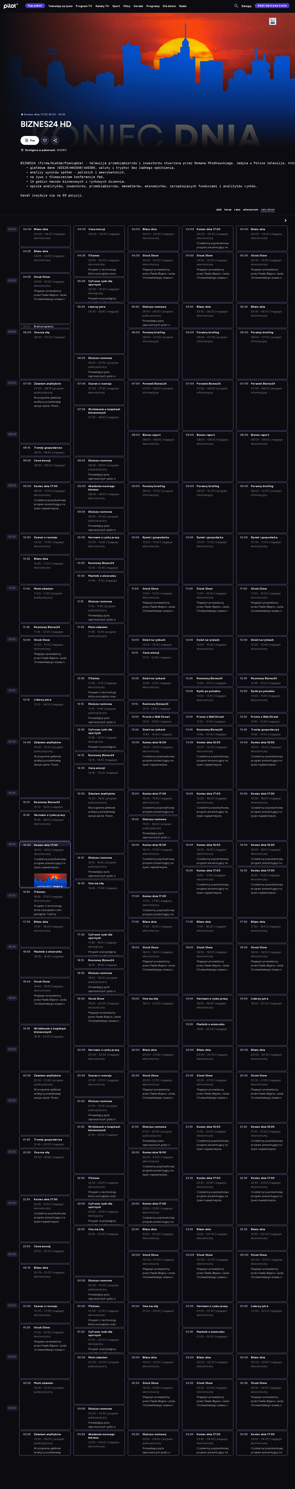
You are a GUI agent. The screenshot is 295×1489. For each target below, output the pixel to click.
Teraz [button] (227, 209)
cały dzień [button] (268, 209)
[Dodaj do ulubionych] (44, 140)
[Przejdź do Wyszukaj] (236, 6)
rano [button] (237, 209)
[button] (285, 220)
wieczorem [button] (250, 209)
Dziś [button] (219, 209)
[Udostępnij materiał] (55, 140)
